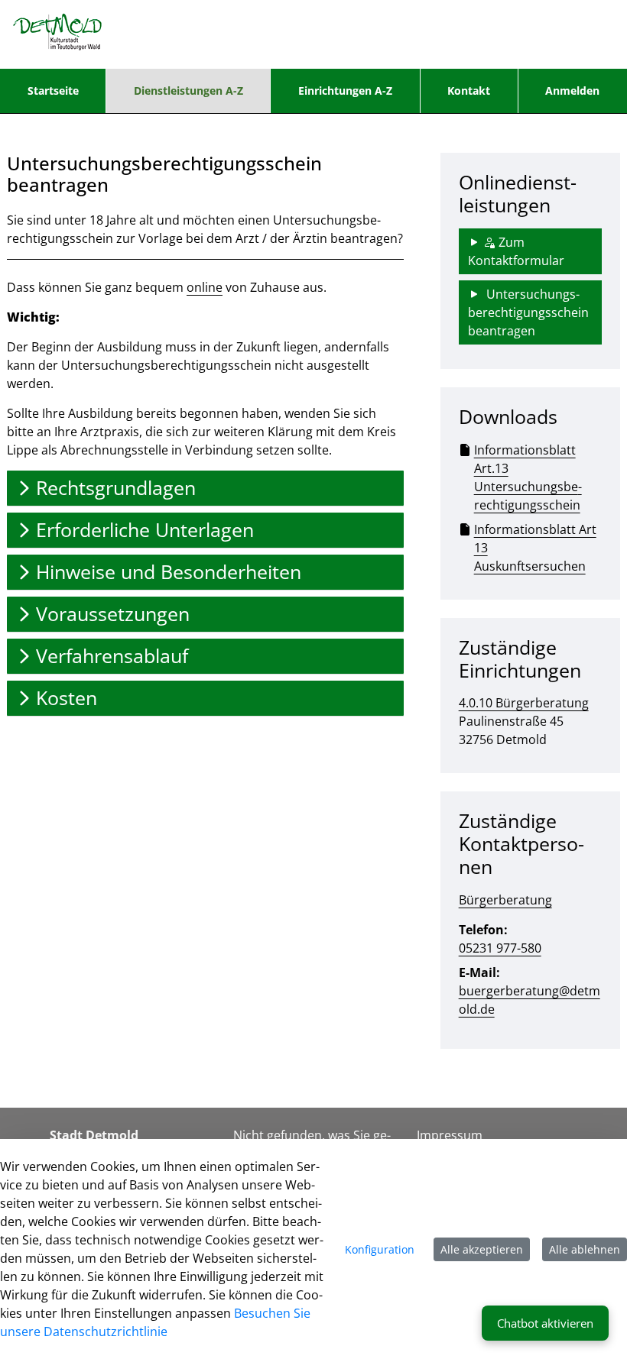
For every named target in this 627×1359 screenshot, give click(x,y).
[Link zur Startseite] (57, 34)
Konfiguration (379, 1249)
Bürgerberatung (505, 899)
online (205, 287)
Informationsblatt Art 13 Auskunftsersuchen (535, 547)
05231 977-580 (500, 948)
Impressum (449, 1135)
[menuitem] (53, 91)
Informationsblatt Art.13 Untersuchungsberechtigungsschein (528, 477)
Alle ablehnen (584, 1249)
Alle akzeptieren (481, 1249)
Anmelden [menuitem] (572, 90)
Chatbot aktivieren (545, 1323)
